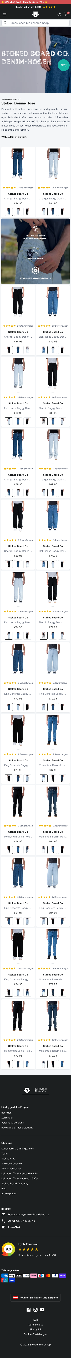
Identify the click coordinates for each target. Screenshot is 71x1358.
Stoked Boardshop (40, 1344)
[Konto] (59, 14)
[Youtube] (42, 1309)
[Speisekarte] (4, 14)
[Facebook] (29, 1309)
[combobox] (35, 23)
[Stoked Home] (35, 14)
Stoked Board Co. (11, 99)
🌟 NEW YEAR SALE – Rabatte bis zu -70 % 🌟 (24, 2)
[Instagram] (35, 1309)
